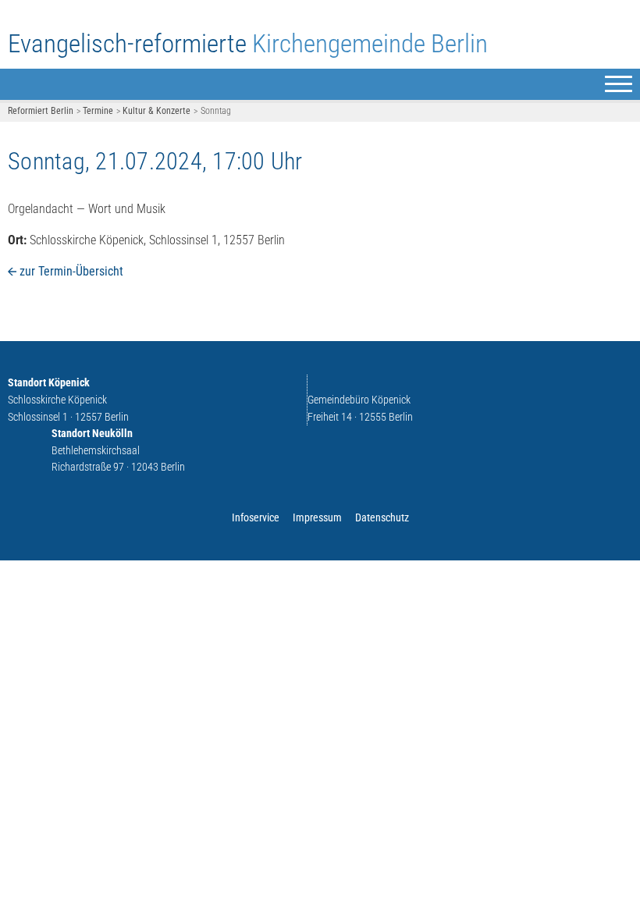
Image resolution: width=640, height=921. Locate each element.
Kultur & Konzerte (156, 110)
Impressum (317, 518)
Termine (98, 110)
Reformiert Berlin (40, 110)
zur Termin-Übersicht (71, 271)
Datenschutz (382, 518)
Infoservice (255, 518)
